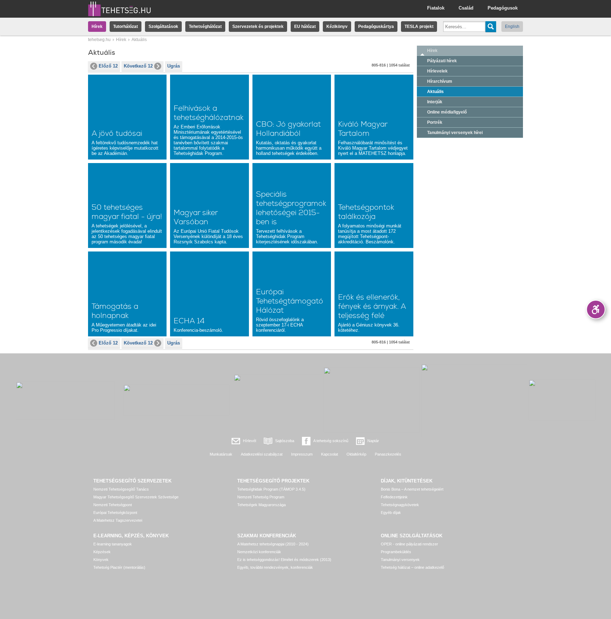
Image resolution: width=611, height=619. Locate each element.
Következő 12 (138, 66)
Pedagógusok (503, 8)
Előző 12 (108, 66)
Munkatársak (221, 454)
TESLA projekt (419, 26)
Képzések (102, 552)
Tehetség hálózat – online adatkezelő (412, 567)
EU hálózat (305, 26)
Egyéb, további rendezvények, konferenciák (275, 567)
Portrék (434, 122)
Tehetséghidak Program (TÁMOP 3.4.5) (271, 489)
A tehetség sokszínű (330, 441)
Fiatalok (435, 8)
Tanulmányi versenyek (400, 559)
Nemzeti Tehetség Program (260, 497)
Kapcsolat (329, 454)
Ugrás (173, 66)
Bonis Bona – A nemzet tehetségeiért (412, 489)
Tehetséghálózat (205, 26)
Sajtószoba (284, 441)
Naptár (373, 441)
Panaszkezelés (388, 454)
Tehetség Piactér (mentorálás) (119, 567)
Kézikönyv (337, 26)
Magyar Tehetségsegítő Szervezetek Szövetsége (136, 497)
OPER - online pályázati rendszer (409, 544)
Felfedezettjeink (394, 497)
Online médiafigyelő (447, 112)
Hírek (97, 26)
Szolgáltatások (163, 26)
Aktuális (435, 91)
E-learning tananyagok (112, 544)
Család (466, 8)
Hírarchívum (439, 81)
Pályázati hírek (442, 60)
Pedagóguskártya (376, 26)
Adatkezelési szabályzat (262, 454)
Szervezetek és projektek (258, 26)
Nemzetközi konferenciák (259, 552)
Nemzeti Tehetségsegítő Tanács (121, 489)
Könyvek (101, 559)
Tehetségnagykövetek (400, 505)
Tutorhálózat (125, 26)
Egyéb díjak (391, 512)
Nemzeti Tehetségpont (112, 505)
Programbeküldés (396, 552)
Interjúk (434, 101)
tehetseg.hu (99, 39)
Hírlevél (249, 441)
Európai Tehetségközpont (115, 512)
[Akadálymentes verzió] (595, 309)
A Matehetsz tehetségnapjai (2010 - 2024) (273, 544)
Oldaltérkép (356, 454)
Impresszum (302, 454)
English (512, 26)
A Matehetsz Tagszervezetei (117, 520)
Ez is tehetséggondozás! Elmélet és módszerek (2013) (284, 559)
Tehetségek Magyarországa (261, 505)
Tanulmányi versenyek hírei (455, 132)
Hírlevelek (437, 71)
